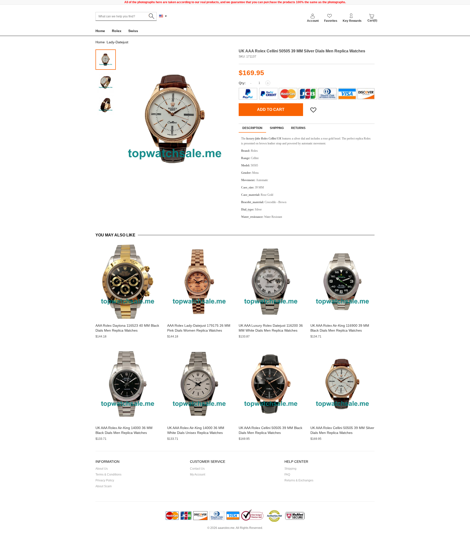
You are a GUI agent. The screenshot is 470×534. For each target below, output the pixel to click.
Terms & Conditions (108, 474)
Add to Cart (270, 109)
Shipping (277, 128)
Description (252, 128)
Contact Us (197, 468)
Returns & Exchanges (298, 480)
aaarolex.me (226, 528)
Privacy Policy (104, 480)
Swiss (133, 31)
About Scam (103, 486)
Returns (298, 128)
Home (100, 31)
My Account (197, 474)
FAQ (287, 474)
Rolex (116, 31)
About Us (101, 468)
